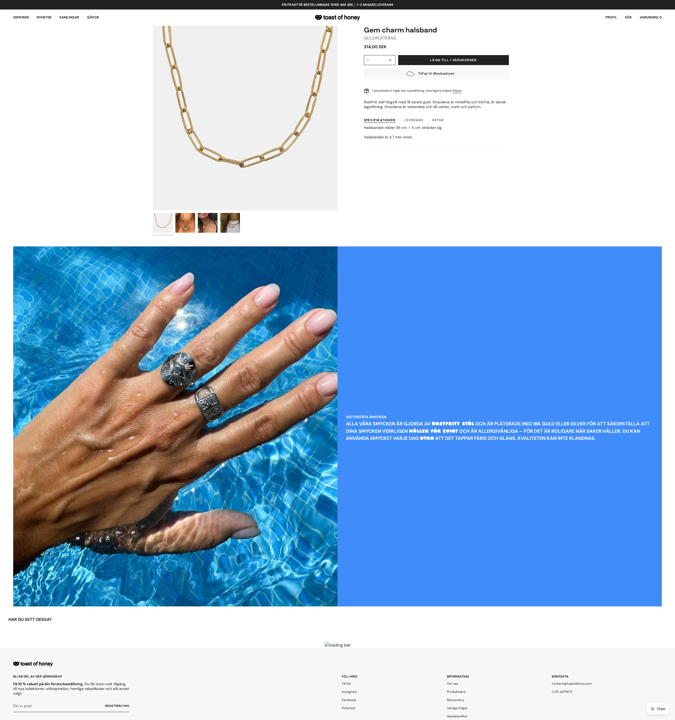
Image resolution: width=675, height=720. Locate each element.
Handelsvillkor (457, 716)
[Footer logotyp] (33, 664)
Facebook (349, 700)
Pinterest (348, 708)
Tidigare (153, 118)
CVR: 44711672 (562, 692)
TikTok (346, 684)
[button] (21, 18)
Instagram (349, 692)
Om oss (452, 684)
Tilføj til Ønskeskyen (436, 73)
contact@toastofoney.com (572, 684)
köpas (456, 91)
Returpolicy (455, 700)
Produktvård (456, 692)
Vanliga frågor (457, 708)
